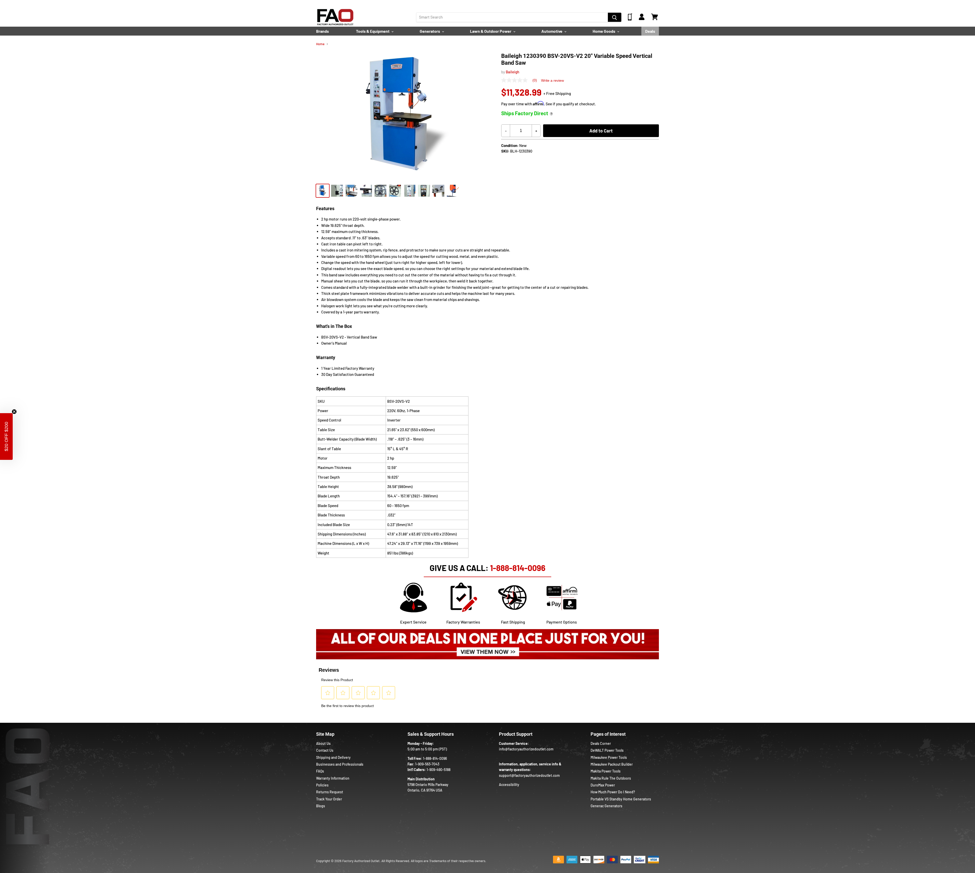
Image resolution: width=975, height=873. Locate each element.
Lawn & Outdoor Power (491, 31)
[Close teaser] (14, 411)
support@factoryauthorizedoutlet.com (529, 775)
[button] (6, 436)
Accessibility (509, 784)
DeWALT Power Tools (607, 750)
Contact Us (324, 750)
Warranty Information (332, 778)
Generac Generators (606, 806)
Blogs (320, 806)
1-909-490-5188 (438, 769)
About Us (323, 743)
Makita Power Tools (606, 771)
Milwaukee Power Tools (609, 757)
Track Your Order (329, 799)
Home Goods (604, 31)
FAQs (320, 771)
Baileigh (512, 72)
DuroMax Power (603, 785)
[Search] (614, 17)
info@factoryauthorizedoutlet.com (526, 749)
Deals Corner (601, 743)
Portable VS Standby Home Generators (621, 799)
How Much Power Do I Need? (613, 792)
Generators (430, 31)
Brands (322, 31)
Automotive (552, 31)
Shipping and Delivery (333, 757)
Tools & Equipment (373, 31)
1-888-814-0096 (517, 568)
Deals (650, 31)
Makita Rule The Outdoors (611, 778)
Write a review (552, 80)
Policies (322, 785)
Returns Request (329, 792)
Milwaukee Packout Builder (612, 764)
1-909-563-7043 (427, 764)
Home (320, 44)
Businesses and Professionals (339, 764)
